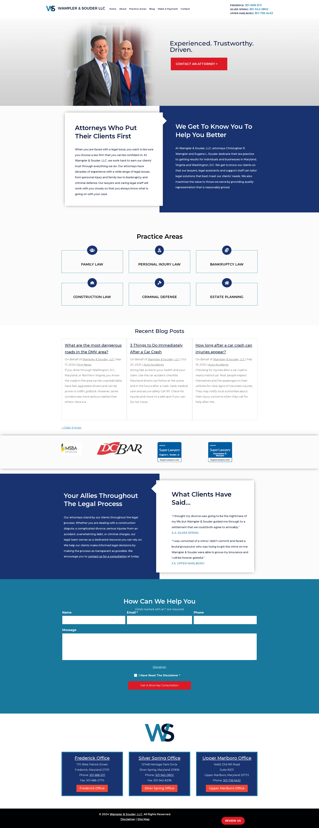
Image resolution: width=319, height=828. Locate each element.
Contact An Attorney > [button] (197, 64)
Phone (199, 612)
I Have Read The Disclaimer (159, 675)
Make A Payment (168, 8)
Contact (185, 8)
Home (112, 8)
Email (132, 612)
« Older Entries (71, 427)
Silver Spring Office (159, 758)
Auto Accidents (154, 364)
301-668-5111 (253, 5)
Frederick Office (92, 758)
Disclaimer (159, 667)
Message (69, 630)
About (122, 8)
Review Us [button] (233, 820)
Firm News (84, 364)
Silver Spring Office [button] (159, 788)
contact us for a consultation (107, 556)
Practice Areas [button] (137, 8)
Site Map (143, 819)
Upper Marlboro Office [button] (227, 788)
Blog (152, 8)
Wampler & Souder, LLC (98, 359)
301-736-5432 (264, 13)
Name (67, 612)
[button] (315, 804)
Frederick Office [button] (92, 788)
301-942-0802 (258, 9)
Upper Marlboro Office (226, 758)
